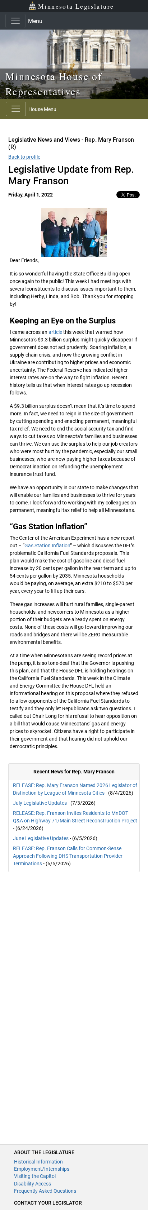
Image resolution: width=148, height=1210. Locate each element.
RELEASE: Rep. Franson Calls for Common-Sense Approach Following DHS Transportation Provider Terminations (67, 855)
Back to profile (24, 157)
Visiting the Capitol (35, 1176)
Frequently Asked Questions (45, 1191)
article (55, 332)
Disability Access (32, 1184)
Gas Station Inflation (47, 545)
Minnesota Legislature (76, 6)
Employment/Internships (41, 1169)
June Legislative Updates (41, 838)
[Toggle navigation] (15, 21)
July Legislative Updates (40, 803)
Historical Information (38, 1162)
